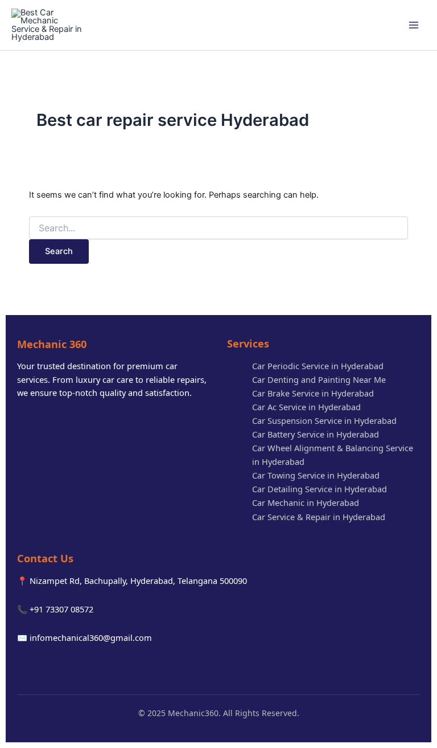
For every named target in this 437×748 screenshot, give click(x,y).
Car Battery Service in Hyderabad (315, 434)
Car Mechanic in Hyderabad (305, 502)
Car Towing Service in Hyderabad (316, 475)
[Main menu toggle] (414, 25)
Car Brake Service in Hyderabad (313, 393)
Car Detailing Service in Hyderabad (319, 488)
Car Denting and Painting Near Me (319, 379)
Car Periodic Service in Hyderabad (318, 365)
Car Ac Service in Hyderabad (306, 406)
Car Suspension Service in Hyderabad (324, 420)
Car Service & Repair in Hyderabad (318, 516)
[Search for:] (218, 228)
